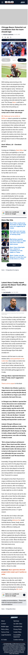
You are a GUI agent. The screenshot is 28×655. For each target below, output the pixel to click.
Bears (14, 102)
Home (2, 270)
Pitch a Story (5, 629)
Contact (3, 624)
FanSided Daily (17, 626)
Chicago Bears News (10, 608)
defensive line (16, 520)
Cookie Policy (17, 632)
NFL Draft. (19, 589)
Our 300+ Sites (17, 624)
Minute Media (8, 643)
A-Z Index (4, 639)
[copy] (11, 37)
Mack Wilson (20, 150)
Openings (16, 621)
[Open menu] (2, 2)
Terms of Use (5, 632)
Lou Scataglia (7, 292)
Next (22, 60)
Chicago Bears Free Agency (12, 270)
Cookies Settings (18, 639)
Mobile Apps (5, 626)
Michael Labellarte (8, 34)
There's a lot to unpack (8, 383)
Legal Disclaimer (6, 635)
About (3, 621)
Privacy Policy (17, 629)
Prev (6, 60)
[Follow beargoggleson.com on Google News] (24, 213)
